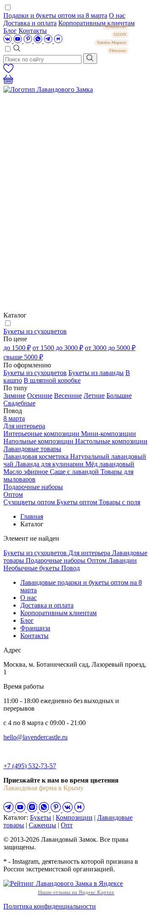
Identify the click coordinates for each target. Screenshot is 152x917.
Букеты (40, 817)
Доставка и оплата (30, 23)
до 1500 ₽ (17, 347)
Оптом (13, 494)
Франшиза (35, 628)
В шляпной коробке (52, 380)
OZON (120, 34)
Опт (67, 825)
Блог (10, 30)
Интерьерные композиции (42, 433)
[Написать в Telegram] (49, 40)
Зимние (14, 395)
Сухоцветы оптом (30, 502)
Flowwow (117, 50)
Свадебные (19, 403)
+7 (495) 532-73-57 (29, 765)
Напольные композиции (39, 441)
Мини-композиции (108, 433)
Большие (119, 395)
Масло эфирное (26, 471)
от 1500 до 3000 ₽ (58, 347)
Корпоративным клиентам (58, 612)
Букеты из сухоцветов (35, 331)
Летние (94, 395)
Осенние (39, 395)
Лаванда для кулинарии (50, 464)
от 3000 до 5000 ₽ (110, 347)
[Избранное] (8, 70)
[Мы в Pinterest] (29, 40)
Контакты (33, 30)
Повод (70, 568)
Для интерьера (24, 426)
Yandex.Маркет (111, 42)
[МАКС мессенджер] (79, 809)
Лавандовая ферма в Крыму (43, 787)
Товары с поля (119, 502)
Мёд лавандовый (109, 464)
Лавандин (122, 560)
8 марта (14, 418)
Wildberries (115, 26)
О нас (117, 15)
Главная (31, 516)
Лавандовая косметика (36, 456)
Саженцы (42, 825)
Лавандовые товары (32, 448)
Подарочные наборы (33, 486)
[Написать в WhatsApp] (39, 40)
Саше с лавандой (75, 471)
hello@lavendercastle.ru (35, 737)
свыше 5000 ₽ (23, 357)
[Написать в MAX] (58, 40)
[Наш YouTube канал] (19, 40)
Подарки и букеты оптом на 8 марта (55, 15)
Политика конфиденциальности (49, 906)
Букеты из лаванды (96, 372)
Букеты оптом (78, 502)
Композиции (74, 817)
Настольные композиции (111, 441)
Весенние (68, 395)
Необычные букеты (32, 568)
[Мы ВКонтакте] (8, 40)
